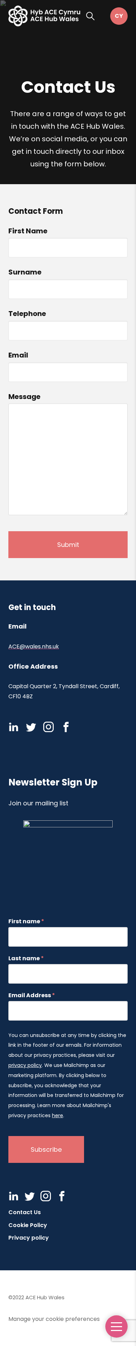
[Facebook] (66, 727)
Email (18, 355)
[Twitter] (31, 727)
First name (26, 921)
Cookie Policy (27, 1225)
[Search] (90, 16)
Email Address (31, 995)
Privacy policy (28, 1238)
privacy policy (25, 1065)
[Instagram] (48, 727)
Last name (26, 958)
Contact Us (24, 1212)
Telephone (27, 313)
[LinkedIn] (13, 727)
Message (24, 396)
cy (119, 16)
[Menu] (116, 1326)
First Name (27, 231)
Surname (24, 272)
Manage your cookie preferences (54, 1319)
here (57, 1115)
